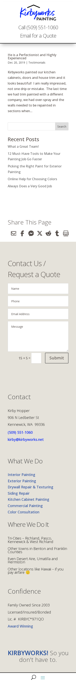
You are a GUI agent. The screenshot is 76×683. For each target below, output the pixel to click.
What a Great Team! (23, 146)
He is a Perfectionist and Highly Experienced (32, 56)
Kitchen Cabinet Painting (28, 499)
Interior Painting (21, 474)
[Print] (64, 233)
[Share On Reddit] (46, 233)
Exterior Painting (22, 480)
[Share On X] (38, 233)
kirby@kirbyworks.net (26, 439)
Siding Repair (19, 493)
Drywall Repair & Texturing (30, 487)
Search (61, 126)
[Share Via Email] (12, 233)
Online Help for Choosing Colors (32, 179)
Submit (56, 358)
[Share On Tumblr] (55, 233)
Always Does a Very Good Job (30, 186)
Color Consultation (23, 512)
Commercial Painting (25, 505)
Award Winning (20, 626)
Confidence (24, 591)
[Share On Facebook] (20, 233)
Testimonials (36, 62)
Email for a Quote (38, 35)
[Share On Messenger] (29, 233)
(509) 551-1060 (20, 432)
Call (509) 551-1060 (38, 27)
